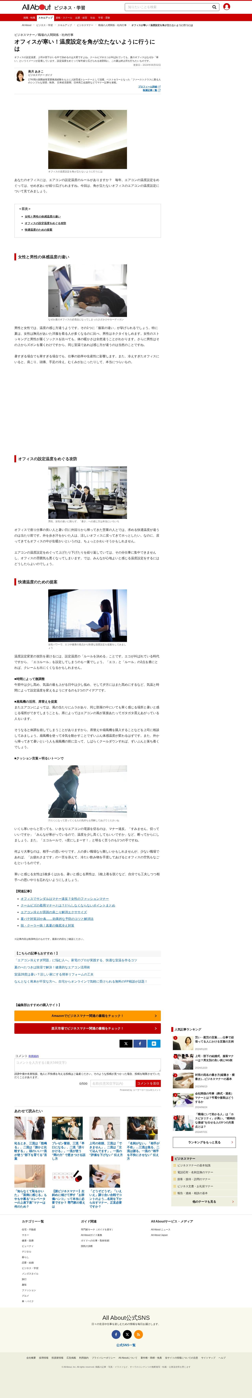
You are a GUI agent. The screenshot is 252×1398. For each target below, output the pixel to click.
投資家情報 (57, 1357)
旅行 (24, 1279)
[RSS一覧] (138, 1334)
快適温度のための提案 (38, 229)
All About (26, 25)
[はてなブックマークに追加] (153, 1044)
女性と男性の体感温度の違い (43, 216)
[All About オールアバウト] (36, 7)
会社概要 (31, 1357)
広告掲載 (71, 1357)
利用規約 (84, 1357)
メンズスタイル (30, 1273)
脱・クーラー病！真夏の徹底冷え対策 (47, 925)
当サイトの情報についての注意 (181, 1357)
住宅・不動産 (29, 1229)
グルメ (25, 1295)
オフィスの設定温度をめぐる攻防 (45, 223)
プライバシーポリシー (103, 1357)
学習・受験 (104, 17)
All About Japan (159, 1235)
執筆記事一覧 (150, 90)
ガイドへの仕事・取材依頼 (95, 1240)
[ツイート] (126, 1044)
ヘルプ (222, 1357)
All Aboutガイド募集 (91, 1235)
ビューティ (28, 1246)
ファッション (29, 1290)
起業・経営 (81, 17)
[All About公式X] (127, 1334)
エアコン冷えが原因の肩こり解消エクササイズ (54, 912)
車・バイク (28, 1301)
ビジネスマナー (85, 25)
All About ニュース (160, 1229)
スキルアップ (45, 17)
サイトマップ (208, 1357)
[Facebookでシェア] (139, 1044)
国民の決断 (87, 1246)
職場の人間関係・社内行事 (112, 25)
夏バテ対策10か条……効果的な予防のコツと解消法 (57, 919)
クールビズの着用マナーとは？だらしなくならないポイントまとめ (68, 905)
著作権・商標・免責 (151, 1357)
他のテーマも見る (204, 1201)
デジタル (26, 1251)
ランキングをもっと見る (204, 1142)
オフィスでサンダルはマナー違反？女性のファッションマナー (65, 898)
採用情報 (43, 1357)
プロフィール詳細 (147, 86)
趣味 (24, 1284)
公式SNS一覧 (126, 1345)
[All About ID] (226, 7)
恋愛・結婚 (28, 1262)
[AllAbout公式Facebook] (116, 1334)
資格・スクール (64, 17)
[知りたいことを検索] (214, 7)
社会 (92, 17)
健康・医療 (28, 1240)
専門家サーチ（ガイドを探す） (97, 1229)
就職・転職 (29, 17)
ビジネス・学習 (69, 7)
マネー (25, 1235)
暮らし (25, 1257)
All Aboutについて (128, 1357)
